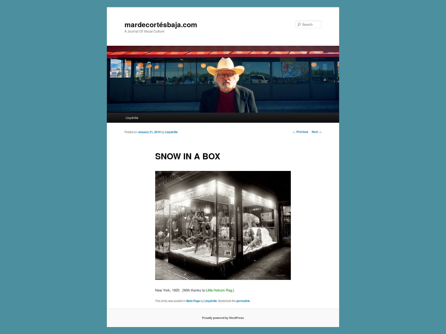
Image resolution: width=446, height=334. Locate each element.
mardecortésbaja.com (161, 24)
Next (316, 132)
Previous (300, 132)
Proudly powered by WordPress (223, 318)
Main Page (193, 301)
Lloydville (132, 117)
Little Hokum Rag (219, 290)
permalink (243, 301)
